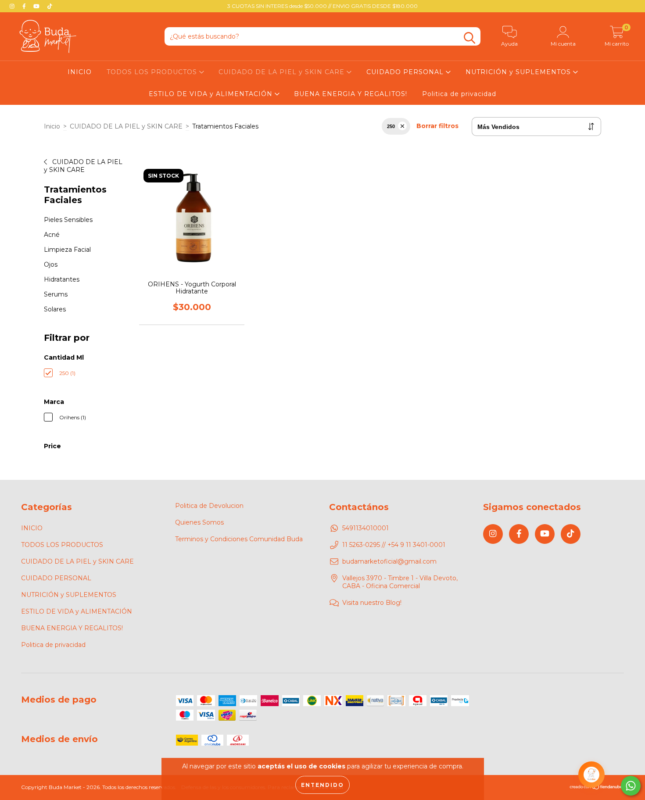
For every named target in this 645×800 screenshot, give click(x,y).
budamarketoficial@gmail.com (389, 561)
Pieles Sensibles (68, 220)
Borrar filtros (437, 126)
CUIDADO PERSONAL (406, 72)
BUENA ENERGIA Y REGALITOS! (350, 94)
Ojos (50, 264)
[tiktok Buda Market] (49, 6)
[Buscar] (469, 38)
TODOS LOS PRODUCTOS (153, 72)
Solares (55, 309)
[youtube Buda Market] (37, 6)
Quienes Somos (199, 522)
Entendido (322, 785)
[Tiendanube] (596, 788)
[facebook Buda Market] (25, 6)
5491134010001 (365, 528)
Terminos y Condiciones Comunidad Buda (239, 539)
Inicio (52, 126)
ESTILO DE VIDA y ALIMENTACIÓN (212, 94)
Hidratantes (61, 279)
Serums (56, 294)
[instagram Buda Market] (13, 6)
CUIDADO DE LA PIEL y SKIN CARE (283, 72)
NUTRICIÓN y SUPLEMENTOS (519, 72)
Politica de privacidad (459, 94)
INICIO (80, 72)
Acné (52, 235)
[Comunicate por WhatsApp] (631, 786)
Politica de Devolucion (209, 506)
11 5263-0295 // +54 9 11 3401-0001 (393, 545)
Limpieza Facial (67, 250)
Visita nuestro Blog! (371, 603)
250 (391, 126)
